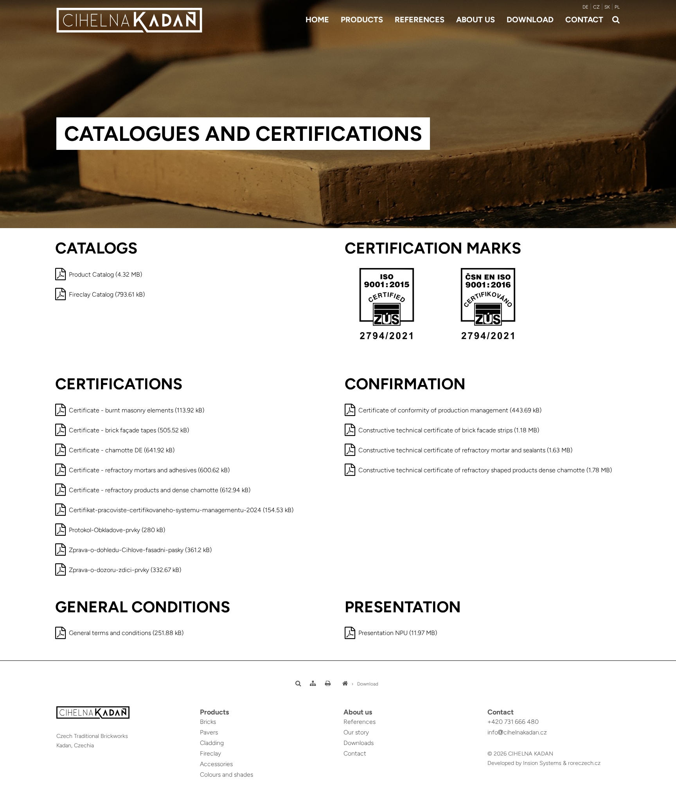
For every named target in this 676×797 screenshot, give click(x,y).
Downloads (358, 743)
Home (317, 19)
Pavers (209, 732)
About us (475, 19)
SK (607, 7)
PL (617, 7)
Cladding (212, 743)
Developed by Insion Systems (524, 762)
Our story (356, 732)
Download (530, 19)
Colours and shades (226, 774)
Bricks (208, 721)
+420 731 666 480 (513, 721)
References (419, 19)
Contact (584, 19)
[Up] (664, 791)
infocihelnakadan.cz (517, 732)
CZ (596, 7)
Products (362, 19)
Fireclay (210, 753)
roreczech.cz (584, 762)
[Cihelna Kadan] (345, 684)
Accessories (216, 764)
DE (585, 7)
